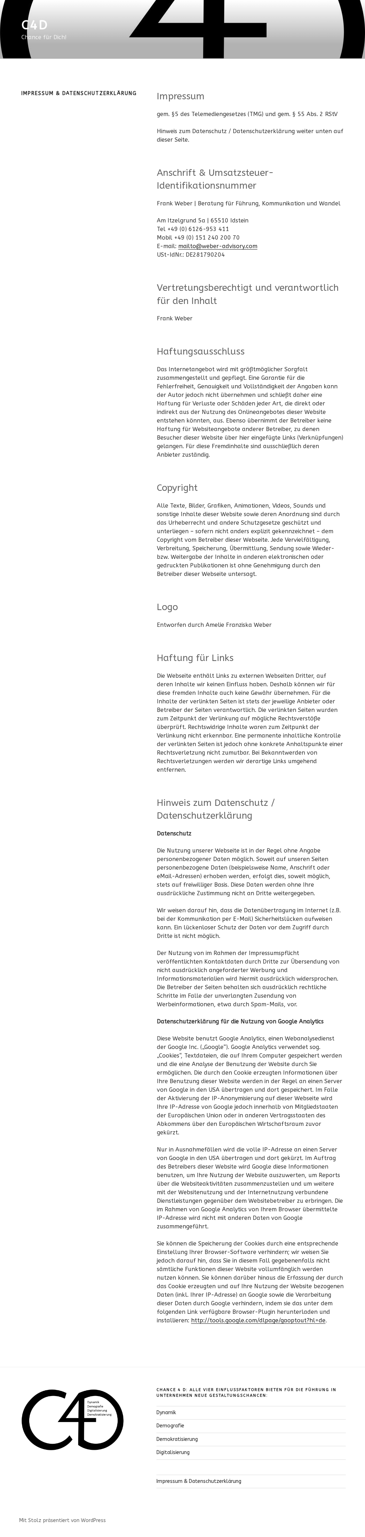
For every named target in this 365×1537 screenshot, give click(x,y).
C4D (34, 24)
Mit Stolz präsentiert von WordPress (62, 1520)
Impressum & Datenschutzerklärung (198, 1481)
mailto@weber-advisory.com (217, 246)
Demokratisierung (177, 1439)
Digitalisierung (173, 1452)
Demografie (170, 1426)
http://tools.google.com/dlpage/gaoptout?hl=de (258, 1320)
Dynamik (166, 1413)
